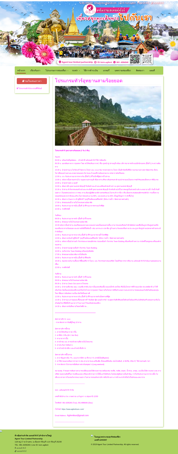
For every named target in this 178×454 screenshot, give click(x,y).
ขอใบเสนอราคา (32, 81)
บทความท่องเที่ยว (123, 70)
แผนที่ (152, 70)
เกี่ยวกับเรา (35, 70)
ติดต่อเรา (140, 70)
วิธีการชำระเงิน (91, 70)
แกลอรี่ (106, 70)
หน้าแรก (21, 70)
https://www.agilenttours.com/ (73, 409)
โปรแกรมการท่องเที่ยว (55, 70)
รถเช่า (75, 70)
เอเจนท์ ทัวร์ (144, 3)
